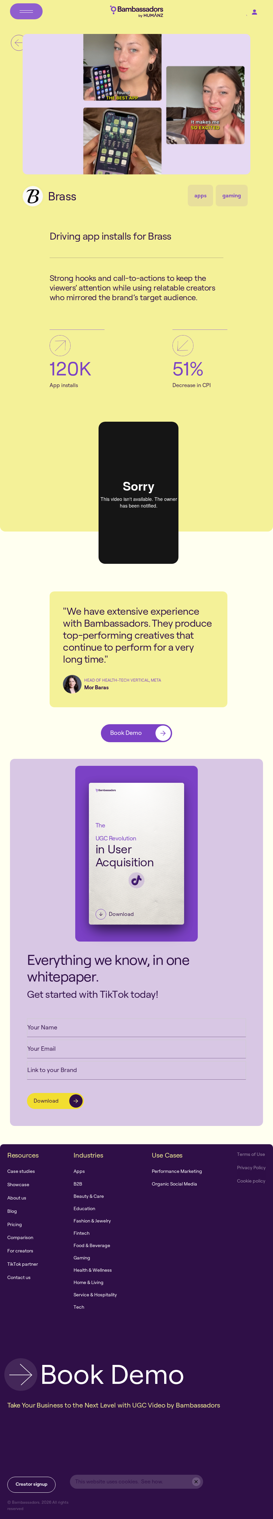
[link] (136, 733)
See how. (152, 1481)
